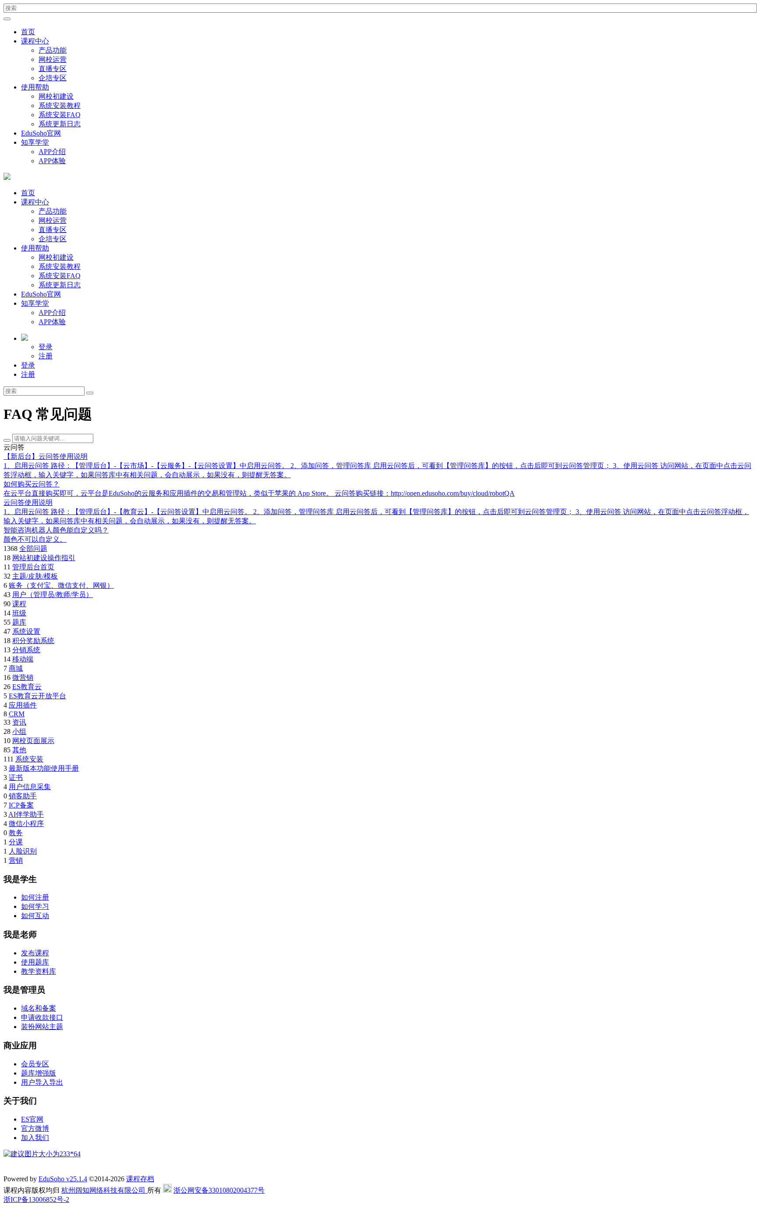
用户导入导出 (42, 1082)
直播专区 (53, 68)
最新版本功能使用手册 (44, 768)
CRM (17, 714)
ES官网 (32, 1119)
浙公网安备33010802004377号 (219, 1190)
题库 (19, 622)
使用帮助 (35, 87)
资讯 (19, 722)
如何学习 (35, 906)
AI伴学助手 (26, 814)
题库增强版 (38, 1073)
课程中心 (35, 41)
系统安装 (29, 759)
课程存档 (140, 1179)
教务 (16, 832)
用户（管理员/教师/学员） (52, 594)
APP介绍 (52, 151)
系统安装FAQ (60, 114)
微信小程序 (26, 823)
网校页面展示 (33, 740)
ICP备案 (21, 805)
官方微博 (35, 1128)
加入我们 (35, 1137)
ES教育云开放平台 (37, 696)
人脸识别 (23, 851)
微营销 (22, 677)
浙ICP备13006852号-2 (36, 1199)
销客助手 (23, 796)
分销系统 (26, 650)
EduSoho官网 (41, 133)
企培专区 (53, 78)
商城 (16, 668)
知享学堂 (35, 142)
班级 (19, 613)
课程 (19, 604)
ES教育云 (27, 686)
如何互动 (35, 915)
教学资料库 (38, 971)
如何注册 (35, 897)
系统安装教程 (60, 105)
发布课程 (35, 953)
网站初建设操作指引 (43, 557)
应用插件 (23, 705)
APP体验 (52, 160)
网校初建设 (56, 96)
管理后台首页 (33, 567)
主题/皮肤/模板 (35, 576)
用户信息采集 (30, 786)
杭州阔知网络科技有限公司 (104, 1190)
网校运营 (53, 59)
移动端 (22, 659)
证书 (16, 777)
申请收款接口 (42, 1017)
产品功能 (53, 50)
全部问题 (33, 548)
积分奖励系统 (33, 640)
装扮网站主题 (42, 1026)
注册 (46, 356)
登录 (46, 346)
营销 (16, 860)
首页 (28, 32)
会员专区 (35, 1064)
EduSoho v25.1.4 (63, 1179)
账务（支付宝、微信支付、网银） (61, 585)
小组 (19, 731)
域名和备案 (38, 1008)
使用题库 (35, 962)
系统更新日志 (60, 124)
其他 (19, 750)
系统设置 (26, 631)
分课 (16, 842)
